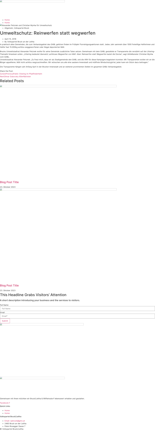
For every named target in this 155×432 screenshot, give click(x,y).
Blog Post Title (9, 182)
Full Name (4, 305)
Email (2, 312)
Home (7, 20)
